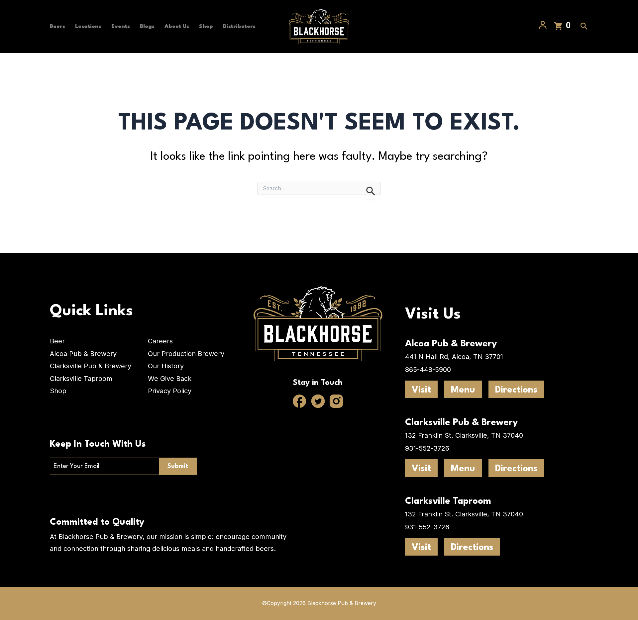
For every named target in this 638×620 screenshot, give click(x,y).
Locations (88, 26)
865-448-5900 (428, 370)
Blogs (147, 26)
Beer (57, 341)
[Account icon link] (543, 26)
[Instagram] (336, 402)
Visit (421, 390)
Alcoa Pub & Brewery (83, 354)
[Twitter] (318, 402)
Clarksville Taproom (81, 379)
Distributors (239, 26)
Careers (160, 341)
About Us (176, 26)
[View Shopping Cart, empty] (562, 26)
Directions (516, 390)
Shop (206, 26)
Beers (57, 26)
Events (120, 26)
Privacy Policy (169, 391)
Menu (463, 390)
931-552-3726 (427, 448)
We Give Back (169, 379)
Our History (166, 366)
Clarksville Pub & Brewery (90, 366)
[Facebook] (299, 402)
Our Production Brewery (186, 354)
